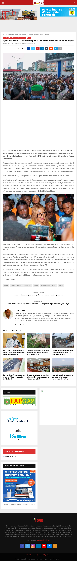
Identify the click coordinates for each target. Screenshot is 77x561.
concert (19, 285)
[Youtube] (44, 546)
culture (36, 285)
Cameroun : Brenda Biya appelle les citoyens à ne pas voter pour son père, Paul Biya (38, 304)
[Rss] (55, 546)
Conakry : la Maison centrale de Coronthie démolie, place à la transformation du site (62, 352)
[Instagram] (33, 546)
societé (61, 285)
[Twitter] (27, 546)
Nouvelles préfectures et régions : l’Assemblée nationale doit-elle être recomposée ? (38, 377)
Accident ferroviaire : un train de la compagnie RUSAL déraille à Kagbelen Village (38, 352)
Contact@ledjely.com (43, 540)
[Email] (49, 546)
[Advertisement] (38, 126)
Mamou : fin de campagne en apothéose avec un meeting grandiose (38, 295)
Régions (46, 559)
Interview (39, 559)
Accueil (5, 34)
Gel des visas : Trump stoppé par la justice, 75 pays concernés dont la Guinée (14, 377)
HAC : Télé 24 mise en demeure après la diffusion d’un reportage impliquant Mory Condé (13, 352)
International (31, 559)
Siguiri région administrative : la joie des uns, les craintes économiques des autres (62, 377)
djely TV (52, 559)
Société (28, 37)
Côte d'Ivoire (27, 285)
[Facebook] (22, 546)
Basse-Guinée (12, 37)
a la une (6, 285)
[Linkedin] (38, 546)
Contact (58, 559)
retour (54, 285)
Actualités (6, 37)
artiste (13, 285)
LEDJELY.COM (9, 43)
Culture (18, 37)
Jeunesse (23, 37)
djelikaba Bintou (45, 285)
